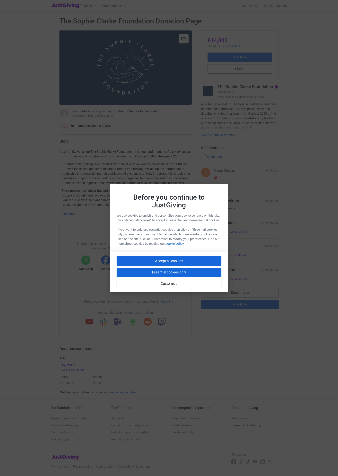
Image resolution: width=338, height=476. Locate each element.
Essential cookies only (169, 272)
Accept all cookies (169, 261)
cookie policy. (175, 244)
